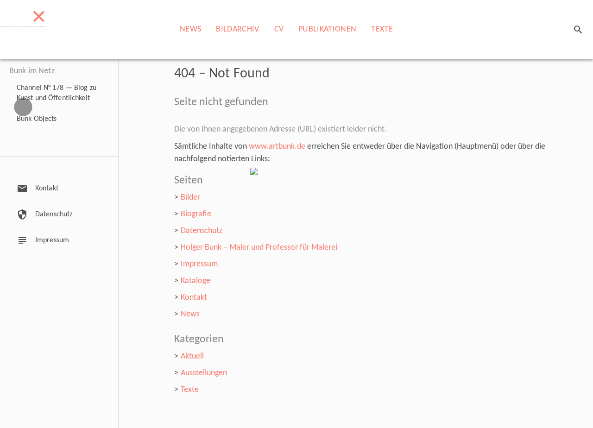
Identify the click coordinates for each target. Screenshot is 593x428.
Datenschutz (201, 231)
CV (279, 29)
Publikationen (327, 29)
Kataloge (195, 281)
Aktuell (192, 356)
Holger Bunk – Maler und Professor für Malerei (259, 247)
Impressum (199, 264)
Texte (382, 29)
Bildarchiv (237, 29)
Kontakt (194, 297)
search (578, 29)
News (190, 29)
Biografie (196, 214)
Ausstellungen (204, 373)
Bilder (190, 197)
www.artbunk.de (277, 146)
